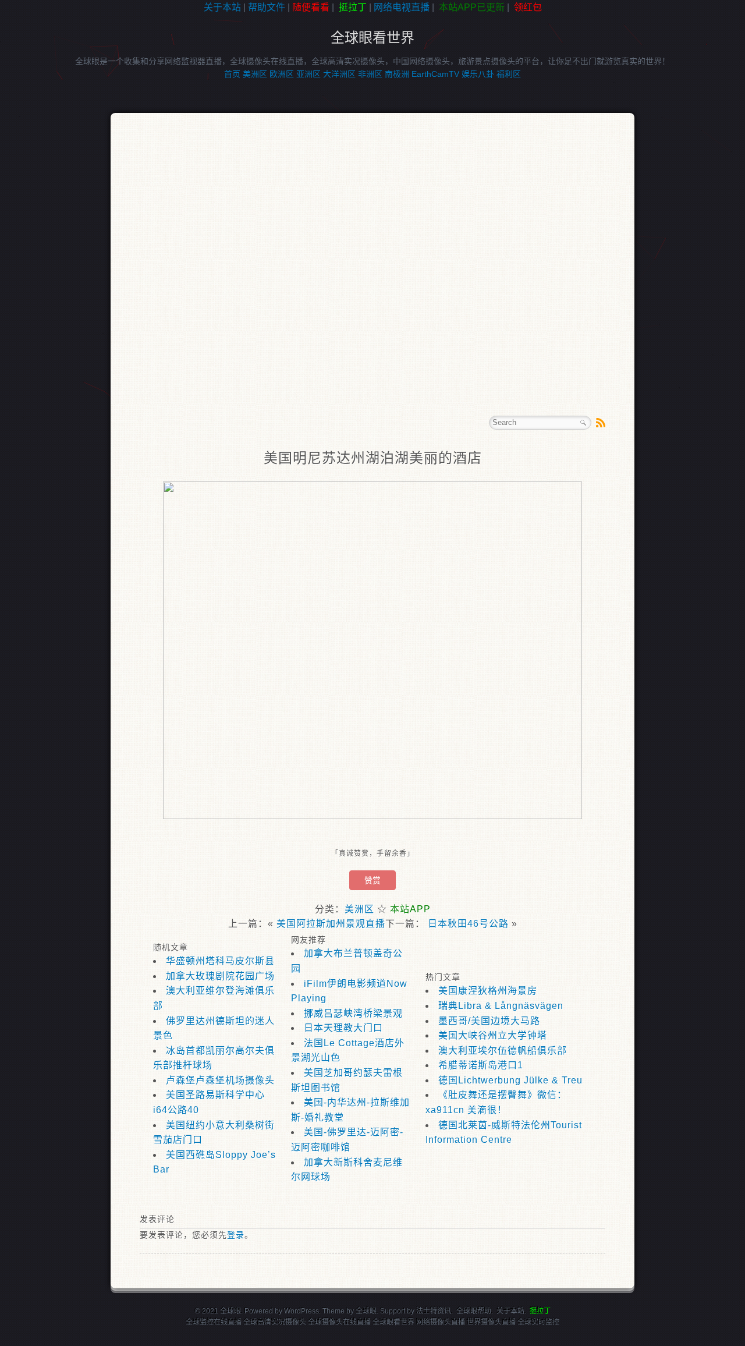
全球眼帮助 (473, 1311)
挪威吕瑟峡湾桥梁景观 (353, 1013)
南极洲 (397, 74)
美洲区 (255, 74)
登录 (235, 1234)
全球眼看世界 (372, 37)
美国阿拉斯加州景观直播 (330, 924)
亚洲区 (308, 74)
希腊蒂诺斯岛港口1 (480, 1065)
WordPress (301, 1311)
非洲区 (370, 74)
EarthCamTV (435, 74)
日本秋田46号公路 (468, 924)
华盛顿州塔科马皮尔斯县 (220, 961)
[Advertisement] (52, 200)
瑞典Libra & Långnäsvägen (500, 1006)
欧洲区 (281, 74)
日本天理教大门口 (343, 1028)
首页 (232, 74)
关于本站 (222, 7)
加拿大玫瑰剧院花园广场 (220, 976)
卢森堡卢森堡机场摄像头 (220, 1080)
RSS (600, 422)
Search (583, 422)
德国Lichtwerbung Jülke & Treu (510, 1080)
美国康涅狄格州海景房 (487, 991)
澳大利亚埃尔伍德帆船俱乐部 (502, 1050)
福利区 (508, 74)
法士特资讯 (433, 1311)
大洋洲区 (339, 74)
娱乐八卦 (478, 74)
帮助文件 (266, 7)
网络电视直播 (402, 7)
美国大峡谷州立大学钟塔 (492, 1035)
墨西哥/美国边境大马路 (489, 1021)
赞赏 (372, 880)
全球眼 (366, 1311)
